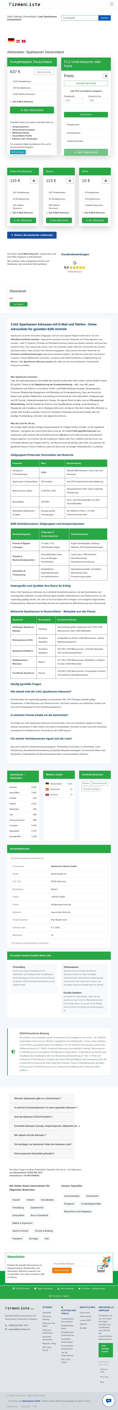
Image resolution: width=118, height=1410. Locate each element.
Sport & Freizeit (20, 1231)
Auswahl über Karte (86, 83)
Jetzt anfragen (17, 152)
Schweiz (54, 794)
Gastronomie (37, 1207)
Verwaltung (18, 1207)
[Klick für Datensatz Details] (105, 76)
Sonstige (33, 1238)
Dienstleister (29, 16)
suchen (104, 18)
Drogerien (69, 1204)
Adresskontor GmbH (31, 1401)
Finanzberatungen (91, 789)
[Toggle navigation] (112, 4)
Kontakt (83, 1328)
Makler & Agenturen (22, 1223)
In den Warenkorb (32, 110)
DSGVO (83, 1324)
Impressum (85, 1313)
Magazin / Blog (49, 1343)
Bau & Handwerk (39, 1215)
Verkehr (30, 1200)
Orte (47, 1238)
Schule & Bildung (44, 1231)
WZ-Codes (104, 1377)
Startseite (46, 1313)
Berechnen (86, 114)
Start (9, 16)
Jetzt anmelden (62, 1270)
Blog (102, 1382)
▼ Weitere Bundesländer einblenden (32, 235)
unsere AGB (85, 1320)
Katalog (18, 16)
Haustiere (17, 1238)
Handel (16, 1200)
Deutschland (56, 784)
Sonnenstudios (72, 1196)
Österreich (55, 789)
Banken (86, 783)
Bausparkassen (100, 783)
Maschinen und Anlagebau (78, 1211)
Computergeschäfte (91, 1204)
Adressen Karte (104, 1370)
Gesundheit (18, 1215)
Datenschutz (85, 1316)
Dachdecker (92, 1196)
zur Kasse (18, 304)
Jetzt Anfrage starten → (105, 1350)
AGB (35, 1406)
